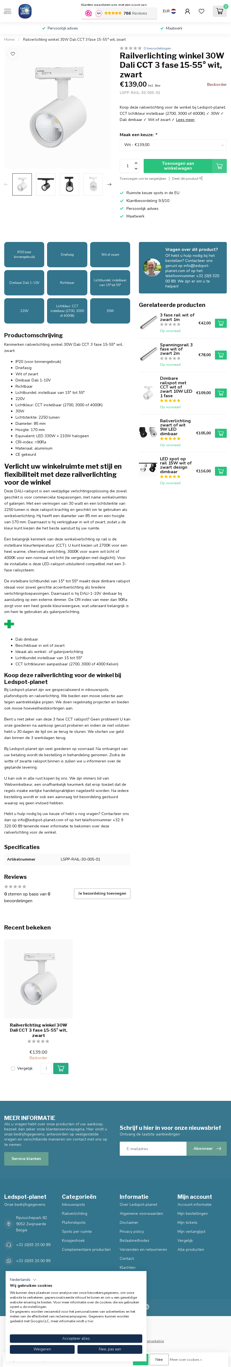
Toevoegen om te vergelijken (143, 178)
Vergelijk (25, 1068)
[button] (23, 1279)
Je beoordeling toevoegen (102, 893)
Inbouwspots (73, 1204)
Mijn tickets (187, 1222)
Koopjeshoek (73, 1240)
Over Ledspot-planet (138, 1204)
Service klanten (26, 1158)
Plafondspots (74, 1222)
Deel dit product (185, 178)
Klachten (128, 1267)
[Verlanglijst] (201, 11)
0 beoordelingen (157, 48)
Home (9, 39)
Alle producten (190, 1249)
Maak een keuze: (138, 135)
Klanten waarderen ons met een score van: (114, 5)
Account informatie (194, 1204)
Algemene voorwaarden (141, 1213)
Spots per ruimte (77, 1231)
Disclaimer (129, 1222)
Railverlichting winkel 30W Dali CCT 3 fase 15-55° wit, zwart (74, 39)
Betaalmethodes (134, 1240)
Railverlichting (74, 1213)
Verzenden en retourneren (143, 1249)
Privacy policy (132, 1231)
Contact (127, 1258)
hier (90, 1321)
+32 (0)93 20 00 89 (33, 1244)
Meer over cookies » (186, 1359)
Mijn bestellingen (192, 1213)
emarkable (155, 1341)
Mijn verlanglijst (191, 1231)
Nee (159, 1359)
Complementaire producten (86, 1249)
